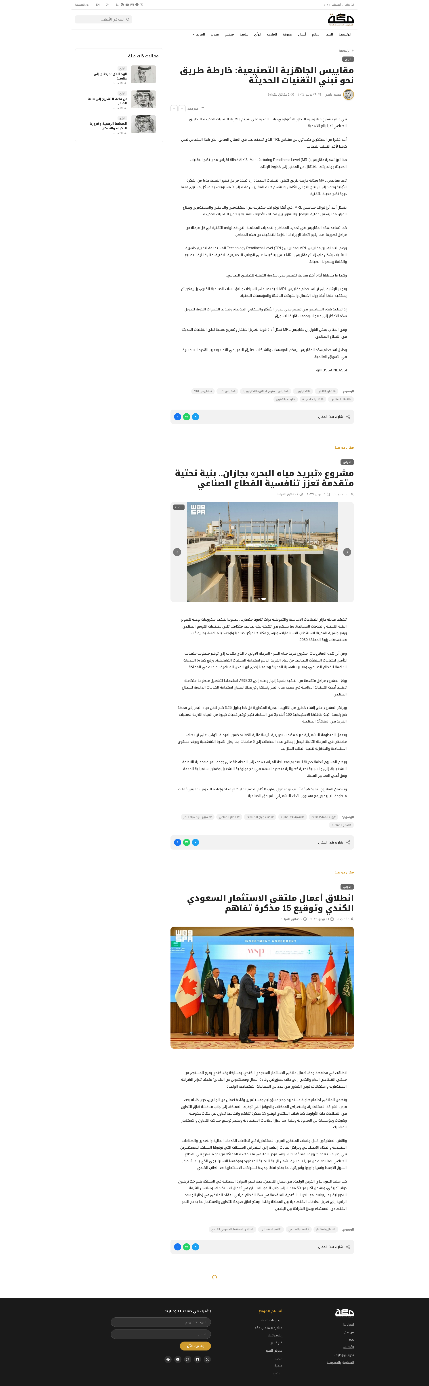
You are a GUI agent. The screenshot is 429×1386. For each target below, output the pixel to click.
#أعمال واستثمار (326, 1229)
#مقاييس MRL (203, 391)
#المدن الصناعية (341, 825)
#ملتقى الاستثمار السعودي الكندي (232, 1229)
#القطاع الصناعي (341, 399)
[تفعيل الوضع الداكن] (107, 5)
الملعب (272, 34)
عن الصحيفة (81, 4)
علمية (244, 34)
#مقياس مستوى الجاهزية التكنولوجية (265, 391)
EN (98, 4)
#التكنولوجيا (303, 391)
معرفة (287, 34)
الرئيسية (345, 34)
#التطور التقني (327, 391)
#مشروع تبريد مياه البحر (198, 817)
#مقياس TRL (227, 391)
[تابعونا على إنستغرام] (132, 4)
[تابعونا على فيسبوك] (137, 4)
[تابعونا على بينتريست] (122, 4)
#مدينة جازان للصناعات (260, 817)
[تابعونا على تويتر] (141, 4)
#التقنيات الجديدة (313, 399)
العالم (316, 34)
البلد (329, 34)
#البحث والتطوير (285, 399)
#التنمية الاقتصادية (292, 817)
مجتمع (229, 34)
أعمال (302, 34)
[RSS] (117, 4)
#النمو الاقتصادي (271, 1229)
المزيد (200, 34)
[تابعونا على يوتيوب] (127, 4)
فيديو (215, 34)
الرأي (257, 34)
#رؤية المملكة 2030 (323, 817)
